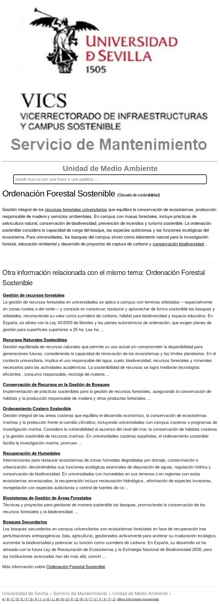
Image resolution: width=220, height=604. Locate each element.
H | (36, 599)
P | (72, 599)
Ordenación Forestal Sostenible (75, 566)
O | (67, 599)
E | (22, 599)
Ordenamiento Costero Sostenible (37, 408)
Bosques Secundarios (25, 522)
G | (31, 599)
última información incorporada (138, 599)
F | (27, 599)
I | (40, 599)
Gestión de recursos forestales (33, 295)
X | (105, 599)
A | (4, 599)
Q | (77, 599)
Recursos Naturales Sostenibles (35, 340)
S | (87, 599)
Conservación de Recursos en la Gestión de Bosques (56, 384)
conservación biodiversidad (178, 244)
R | (82, 599)
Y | (109, 599)
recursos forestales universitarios (76, 209)
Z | (114, 599)
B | (9, 599)
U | (95, 599)
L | (53, 599)
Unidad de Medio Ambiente (110, 168)
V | (100, 599)
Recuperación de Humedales (31, 453)
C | (13, 599)
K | (48, 599)
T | (91, 599)
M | (57, 599)
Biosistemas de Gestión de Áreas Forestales (47, 498)
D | (17, 599)
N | (62, 599)
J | (44, 599)
